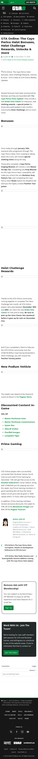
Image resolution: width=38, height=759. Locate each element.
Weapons (6, 20)
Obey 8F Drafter (11, 429)
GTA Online (25, 13)
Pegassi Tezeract (18, 509)
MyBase (3, 2)
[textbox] (19, 674)
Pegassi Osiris (26, 397)
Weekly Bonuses (8, 33)
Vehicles (31, 17)
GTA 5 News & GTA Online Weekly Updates (18, 60)
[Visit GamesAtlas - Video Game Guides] (29, 743)
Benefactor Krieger (21, 506)
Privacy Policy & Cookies (26, 749)
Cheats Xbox (28, 26)
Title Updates (7, 17)
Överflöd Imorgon (12, 432)
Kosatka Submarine (9, 482)
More (27, 718)
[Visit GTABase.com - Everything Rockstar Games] (17, 743)
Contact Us (13, 749)
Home (8, 711)
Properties (6, 26)
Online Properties (20, 30)
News (14, 711)
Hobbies (25, 23)
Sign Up (8, 608)
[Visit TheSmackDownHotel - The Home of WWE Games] (7, 743)
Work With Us (22, 752)
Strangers (16, 23)
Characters (16, 20)
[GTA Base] (19, 8)
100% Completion (30, 20)
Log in (12, 2)
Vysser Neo (9, 425)
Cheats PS (17, 26)
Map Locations (20, 17)
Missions (6, 23)
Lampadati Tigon (12, 436)
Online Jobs (7, 30)
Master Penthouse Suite (15, 418)
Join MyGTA (30, 2)
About (6, 749)
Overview (14, 13)
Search (13, 752)
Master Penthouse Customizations (20, 422)
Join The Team (11, 652)
